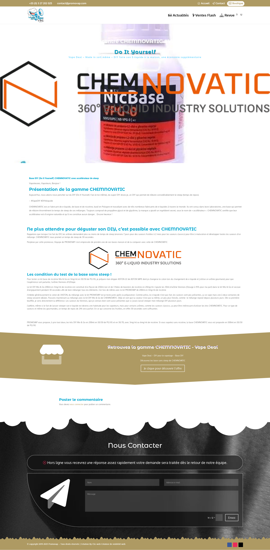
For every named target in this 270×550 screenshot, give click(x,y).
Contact (220, 3)
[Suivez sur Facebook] (229, 545)
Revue (229, 15)
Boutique (237, 3)
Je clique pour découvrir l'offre (163, 368)
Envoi (231, 517)
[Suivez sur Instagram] (235, 545)
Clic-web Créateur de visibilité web (108, 544)
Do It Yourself (135, 52)
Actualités (180, 15)
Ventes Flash (205, 15)
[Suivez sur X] (240, 545)
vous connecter (77, 404)
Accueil (205, 3)
